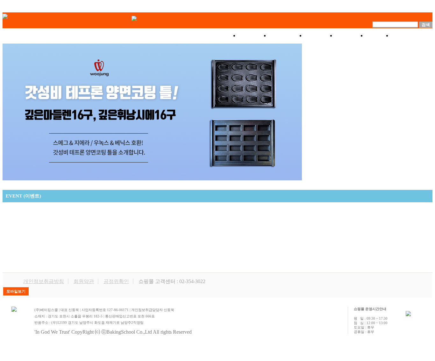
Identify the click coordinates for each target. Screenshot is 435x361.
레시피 (350, 35)
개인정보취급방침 (43, 281)
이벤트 (320, 35)
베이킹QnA (412, 35)
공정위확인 (116, 281)
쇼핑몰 (253, 35)
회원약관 (84, 281)
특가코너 (287, 35)
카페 (379, 35)
